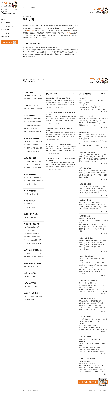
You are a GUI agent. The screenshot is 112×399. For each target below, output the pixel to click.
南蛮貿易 (81, 231)
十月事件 (92, 347)
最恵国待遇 (91, 291)
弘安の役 (87, 193)
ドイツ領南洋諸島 (83, 329)
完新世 (87, 103)
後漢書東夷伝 (93, 119)
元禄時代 (100, 247)
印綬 (85, 121)
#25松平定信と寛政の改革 (31, 233)
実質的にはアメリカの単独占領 (87, 363)
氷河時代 (92, 101)
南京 (98, 329)
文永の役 (81, 193)
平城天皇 (89, 159)
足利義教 (87, 207)
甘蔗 (84, 269)
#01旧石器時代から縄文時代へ (33, 95)
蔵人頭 (80, 161)
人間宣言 (101, 369)
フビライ (94, 189)
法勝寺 (80, 177)
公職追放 (81, 371)
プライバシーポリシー (7, 33)
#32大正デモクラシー (30, 276)
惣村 (80, 202)
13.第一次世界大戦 (30, 273)
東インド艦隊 (97, 285)
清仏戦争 (81, 309)
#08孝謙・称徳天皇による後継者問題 (33, 132)
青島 (97, 327)
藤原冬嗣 (86, 161)
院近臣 (98, 173)
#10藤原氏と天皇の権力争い (32, 145)
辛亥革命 (92, 329)
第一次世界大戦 (83, 327)
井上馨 (87, 303)
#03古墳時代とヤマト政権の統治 (33, 109)
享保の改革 (95, 259)
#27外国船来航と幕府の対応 (32, 237)
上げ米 (102, 259)
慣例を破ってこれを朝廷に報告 (87, 289)
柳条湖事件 (30, 30)
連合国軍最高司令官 (84, 365)
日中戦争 (68, 33)
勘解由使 (92, 157)
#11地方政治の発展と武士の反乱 (33, 148)
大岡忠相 (81, 271)
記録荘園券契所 (91, 171)
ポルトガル (95, 225)
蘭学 (102, 269)
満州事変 (89, 339)
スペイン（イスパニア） (84, 225)
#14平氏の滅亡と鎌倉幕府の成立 (33, 164)
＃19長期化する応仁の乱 (31, 194)
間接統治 (97, 367)
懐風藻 (104, 137)
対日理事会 (90, 367)
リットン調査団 (96, 349)
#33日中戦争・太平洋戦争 (31, 286)
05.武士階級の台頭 (30, 158)
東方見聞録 (102, 191)
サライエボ (97, 321)
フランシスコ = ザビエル (93, 229)
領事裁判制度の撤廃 (96, 301)
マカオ (95, 227)
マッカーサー (95, 365)
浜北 (95, 107)
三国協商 (97, 319)
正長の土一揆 (96, 207)
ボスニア (90, 321)
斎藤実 (88, 349)
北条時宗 (85, 191)
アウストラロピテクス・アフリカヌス (88, 105)
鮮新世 (80, 101)
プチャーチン (100, 289)
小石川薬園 (82, 273)
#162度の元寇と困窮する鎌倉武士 (33, 178)
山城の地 (87, 155)
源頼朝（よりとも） (97, 155)
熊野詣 (100, 175)
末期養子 (81, 243)
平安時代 (81, 157)
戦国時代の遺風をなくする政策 (93, 243)
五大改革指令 (93, 369)
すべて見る (71, 94)
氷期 (98, 101)
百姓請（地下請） (83, 205)
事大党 (102, 307)
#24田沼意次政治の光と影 (31, 230)
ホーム (3, 19)
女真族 (80, 189)
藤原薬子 (102, 159)
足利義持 (81, 207)
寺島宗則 (81, 303)
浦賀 (80, 287)
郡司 (86, 157)
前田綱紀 (81, 247)
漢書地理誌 (82, 119)
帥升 (100, 121)
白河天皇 (81, 173)
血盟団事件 (82, 349)
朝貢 (80, 191)
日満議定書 (82, 351)
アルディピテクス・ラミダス (86, 107)
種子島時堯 (82, 229)
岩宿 (95, 109)
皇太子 (94, 137)
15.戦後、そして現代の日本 (32, 293)
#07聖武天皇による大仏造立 (32, 128)
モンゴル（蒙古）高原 (84, 187)
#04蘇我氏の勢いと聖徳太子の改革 (33, 119)
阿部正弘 (89, 287)
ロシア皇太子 (82, 305)
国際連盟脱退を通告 (92, 351)
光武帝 (80, 121)
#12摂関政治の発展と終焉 (31, 151)
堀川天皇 (87, 173)
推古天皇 (81, 137)
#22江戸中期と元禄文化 (31, 217)
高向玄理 (96, 145)
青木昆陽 (96, 269)
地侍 (93, 202)
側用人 (80, 249)
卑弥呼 (88, 125)
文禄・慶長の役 (89, 218)
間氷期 (103, 101)
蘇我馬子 (87, 135)
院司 (103, 173)
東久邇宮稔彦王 (83, 369)
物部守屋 (94, 135)
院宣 (88, 175)
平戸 (105, 227)
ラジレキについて (6, 30)
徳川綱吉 (93, 247)
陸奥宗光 (97, 305)
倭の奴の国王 (103, 119)
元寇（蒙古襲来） (96, 193)
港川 (100, 107)
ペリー (104, 285)
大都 (99, 189)
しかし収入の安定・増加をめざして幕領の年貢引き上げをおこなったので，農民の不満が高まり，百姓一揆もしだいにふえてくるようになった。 (93, 265)
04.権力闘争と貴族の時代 (32, 138)
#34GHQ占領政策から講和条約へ (33, 296)
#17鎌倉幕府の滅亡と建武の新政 (33, 181)
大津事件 (90, 305)
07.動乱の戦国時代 (30, 191)
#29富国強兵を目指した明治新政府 (33, 253)
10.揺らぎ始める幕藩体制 (32, 224)
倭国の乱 (81, 123)
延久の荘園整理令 (102, 171)
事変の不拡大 (97, 339)
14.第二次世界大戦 (30, 283)
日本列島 (81, 103)
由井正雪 (87, 241)
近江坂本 (104, 207)
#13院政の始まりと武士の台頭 (32, 161)
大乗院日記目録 (94, 209)
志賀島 (95, 121)
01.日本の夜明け (29, 92)
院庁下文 (93, 175)
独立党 (93, 309)
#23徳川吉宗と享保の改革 (31, 227)
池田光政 (94, 245)
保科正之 (87, 245)
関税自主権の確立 (84, 301)
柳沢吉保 (86, 249)
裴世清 (90, 145)
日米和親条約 (82, 291)
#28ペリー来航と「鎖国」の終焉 (32, 240)
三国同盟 (104, 319)
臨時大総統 (104, 329)
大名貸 (88, 259)
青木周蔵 (100, 303)
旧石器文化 (88, 109)
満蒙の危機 (82, 341)
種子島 (101, 227)
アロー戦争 (104, 291)
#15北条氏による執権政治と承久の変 (33, 168)
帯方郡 (94, 125)
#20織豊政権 (28, 204)
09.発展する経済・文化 (31, 214)
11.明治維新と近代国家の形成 (33, 250)
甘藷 (80, 269)
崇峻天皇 (101, 135)
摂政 (99, 137)
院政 (93, 173)
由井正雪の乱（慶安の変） (99, 241)
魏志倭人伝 (82, 125)
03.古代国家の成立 (30, 115)
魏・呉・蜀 (103, 123)
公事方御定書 (89, 271)
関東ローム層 (101, 109)
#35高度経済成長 (29, 299)
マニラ (90, 227)
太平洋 (101, 225)
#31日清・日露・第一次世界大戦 (33, 266)
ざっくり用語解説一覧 (7, 26)
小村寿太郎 (82, 307)
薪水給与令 (93, 283)
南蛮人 (103, 229)
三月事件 (85, 347)
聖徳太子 (87, 137)
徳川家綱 (81, 218)
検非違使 (93, 161)
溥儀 (80, 347)
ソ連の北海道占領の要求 (85, 361)
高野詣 (105, 175)
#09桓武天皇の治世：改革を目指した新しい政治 (33, 142)
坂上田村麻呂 (100, 157)
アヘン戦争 (85, 283)
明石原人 (81, 109)
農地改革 (104, 371)
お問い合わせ (5, 37)
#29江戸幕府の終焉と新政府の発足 (33, 243)
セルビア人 (82, 323)
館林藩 (87, 247)
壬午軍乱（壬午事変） (92, 307)
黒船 (84, 287)
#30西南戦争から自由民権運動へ (33, 256)
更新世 (86, 101)
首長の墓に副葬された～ (92, 123)
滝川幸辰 (102, 351)
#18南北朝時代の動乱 (30, 184)
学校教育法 (97, 371)
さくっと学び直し (5, 23)
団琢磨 (98, 347)
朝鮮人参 (89, 269)
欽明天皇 (81, 135)
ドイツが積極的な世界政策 (86, 319)
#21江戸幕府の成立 (29, 207)
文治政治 (81, 245)
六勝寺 (86, 177)
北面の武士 (82, 175)
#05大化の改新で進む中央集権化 (33, 122)
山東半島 (91, 327)
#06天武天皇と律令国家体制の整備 (33, 125)
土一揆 (103, 205)
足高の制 (81, 261)
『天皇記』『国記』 (83, 139)
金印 (90, 121)
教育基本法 (88, 371)
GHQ (102, 365)
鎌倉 (105, 155)
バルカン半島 (82, 321)
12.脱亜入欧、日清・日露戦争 (32, 263)
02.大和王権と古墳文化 (31, 105)
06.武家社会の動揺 (30, 174)
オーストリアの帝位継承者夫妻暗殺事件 (89, 325)
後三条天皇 (82, 171)
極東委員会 (82, 367)
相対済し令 (98, 271)
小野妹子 (84, 145)
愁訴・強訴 (92, 205)
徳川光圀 (101, 245)
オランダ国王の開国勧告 (85, 285)
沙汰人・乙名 (86, 202)
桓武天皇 (81, 155)
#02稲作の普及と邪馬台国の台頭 (33, 99)
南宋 (88, 189)
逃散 (98, 205)
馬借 (80, 209)
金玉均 (87, 309)
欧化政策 (93, 303)
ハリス (97, 291)
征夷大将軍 (82, 159)
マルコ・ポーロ (94, 191)
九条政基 (85, 209)
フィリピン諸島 (82, 227)
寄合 (97, 202)
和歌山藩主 (82, 259)
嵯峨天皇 (96, 159)
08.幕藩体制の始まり (30, 201)
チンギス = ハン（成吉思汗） (98, 187)
